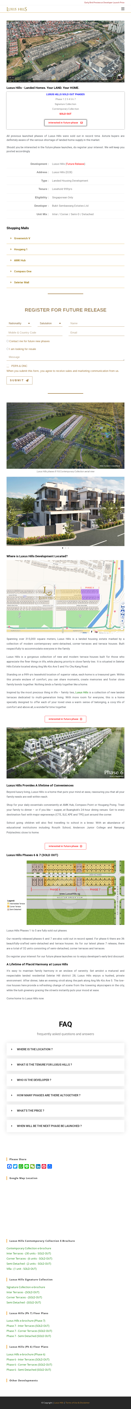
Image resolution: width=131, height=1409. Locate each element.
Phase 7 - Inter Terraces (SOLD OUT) (28, 1326)
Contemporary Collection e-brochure (29, 1248)
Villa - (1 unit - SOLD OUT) (22, 1269)
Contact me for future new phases (29, 341)
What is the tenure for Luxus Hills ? (44, 1064)
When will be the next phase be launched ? (49, 1126)
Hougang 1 (21, 249)
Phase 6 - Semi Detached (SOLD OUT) (29, 1369)
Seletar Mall (21, 282)
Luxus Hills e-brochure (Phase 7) (26, 1320)
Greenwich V (22, 238)
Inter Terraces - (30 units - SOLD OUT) (29, 1253)
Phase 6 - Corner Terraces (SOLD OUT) (29, 1364)
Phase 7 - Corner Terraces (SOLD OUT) (29, 1331)
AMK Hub (20, 260)
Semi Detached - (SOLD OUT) (24, 1302)
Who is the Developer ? (34, 1080)
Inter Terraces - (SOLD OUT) (23, 1292)
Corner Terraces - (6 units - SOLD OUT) (29, 1258)
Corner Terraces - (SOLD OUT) (24, 1297)
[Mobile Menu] (122, 8)
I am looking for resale (22, 349)
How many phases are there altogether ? (49, 1095)
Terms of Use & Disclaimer (78, 1402)
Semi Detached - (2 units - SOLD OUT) (29, 1263)
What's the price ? (30, 1110)
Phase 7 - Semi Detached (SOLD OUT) (29, 1336)
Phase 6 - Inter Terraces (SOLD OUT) (28, 1359)
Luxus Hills (81, 692)
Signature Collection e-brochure (26, 1287)
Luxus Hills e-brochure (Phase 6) (26, 1354)
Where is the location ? (35, 1049)
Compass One (22, 271)
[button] (65, 238)
